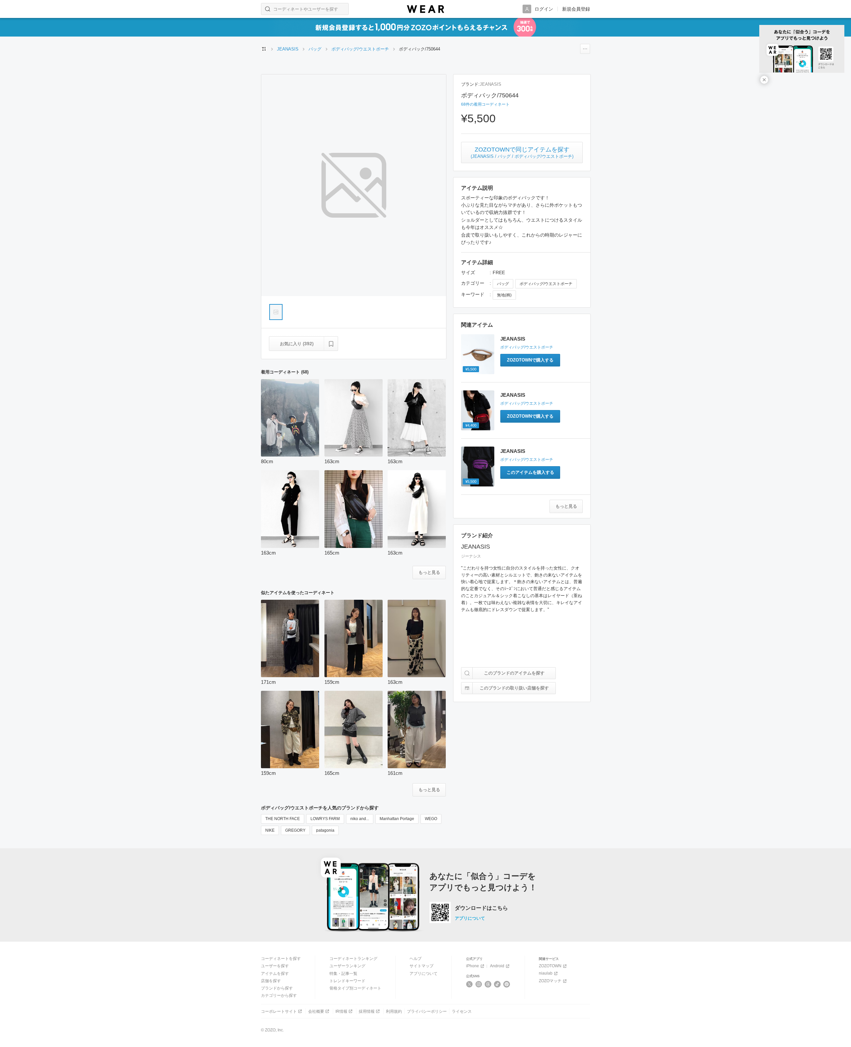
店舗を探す (271, 981)
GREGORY (295, 830)
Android (497, 966)
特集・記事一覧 (343, 973)
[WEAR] (425, 9)
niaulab (545, 973)
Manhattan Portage (397, 818)
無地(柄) (504, 295)
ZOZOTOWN (550, 966)
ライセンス (462, 1011)
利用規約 (394, 1011)
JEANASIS (490, 84)
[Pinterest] (506, 984)
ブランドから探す (277, 988)
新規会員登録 (576, 9)
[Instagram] (478, 984)
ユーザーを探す (275, 966)
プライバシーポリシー (427, 1011)
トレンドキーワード (347, 981)
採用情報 (367, 1011)
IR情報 (341, 1011)
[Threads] (488, 984)
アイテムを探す (275, 973)
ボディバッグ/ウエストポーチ (546, 283)
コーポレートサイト (279, 1011)
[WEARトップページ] (264, 49)
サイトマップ (421, 966)
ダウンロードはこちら (481, 908)
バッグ (503, 283)
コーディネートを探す (281, 958)
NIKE (270, 830)
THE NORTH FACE (282, 818)
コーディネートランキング (353, 958)
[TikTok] (497, 984)
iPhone (472, 966)
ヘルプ (416, 958)
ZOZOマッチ (550, 981)
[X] (469, 984)
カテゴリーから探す (279, 995)
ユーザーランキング (347, 966)
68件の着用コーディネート (485, 104)
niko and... (359, 818)
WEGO (431, 818)
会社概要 (316, 1011)
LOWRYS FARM (325, 818)
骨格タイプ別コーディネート (355, 988)
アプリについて (470, 918)
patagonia (325, 830)
